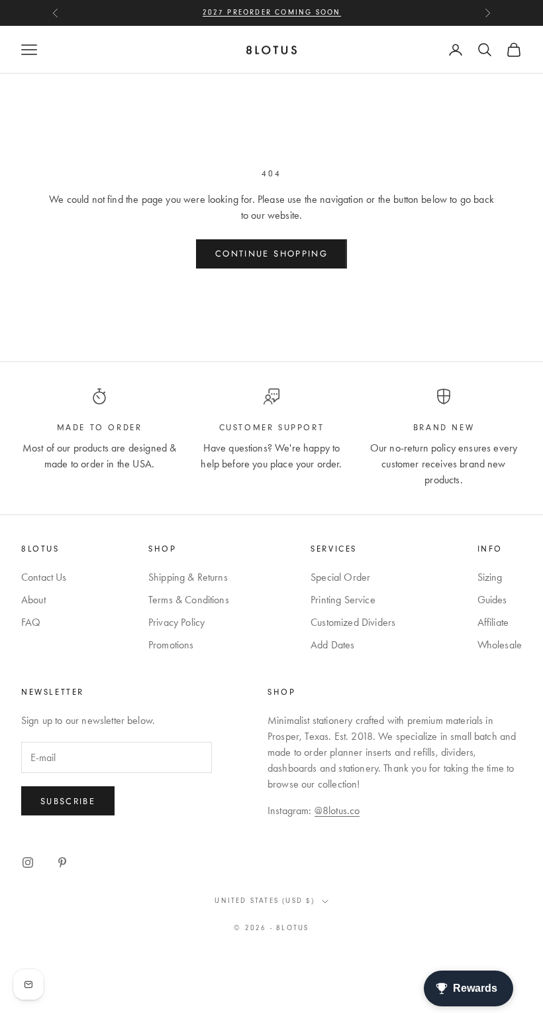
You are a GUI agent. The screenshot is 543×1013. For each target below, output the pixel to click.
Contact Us (44, 577)
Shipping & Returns (188, 577)
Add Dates (332, 644)
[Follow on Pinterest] (62, 862)
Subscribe (67, 801)
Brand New (443, 427)
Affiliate (493, 622)
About (33, 599)
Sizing (490, 577)
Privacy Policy (176, 622)
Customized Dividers (353, 622)
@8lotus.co (337, 810)
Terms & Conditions (188, 599)
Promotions (171, 644)
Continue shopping (271, 253)
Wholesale (499, 644)
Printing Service (343, 599)
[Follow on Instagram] (27, 862)
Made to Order (99, 427)
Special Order (340, 577)
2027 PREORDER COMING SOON (272, 12)
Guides (492, 599)
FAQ (30, 622)
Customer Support (271, 427)
